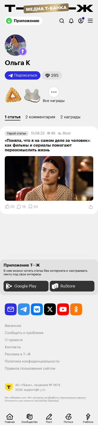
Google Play (25, 286)
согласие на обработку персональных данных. (59, 397)
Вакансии (13, 326)
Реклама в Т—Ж (18, 354)
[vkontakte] (37, 309)
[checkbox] (90, 21)
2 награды (70, 117)
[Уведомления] (71, 21)
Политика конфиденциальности (32, 361)
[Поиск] (62, 21)
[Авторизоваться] (81, 21)
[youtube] (63, 309)
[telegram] (24, 309)
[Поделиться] (90, 207)
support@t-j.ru (34, 389)
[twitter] (50, 309)
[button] (23, 51)
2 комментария (40, 117)
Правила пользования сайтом (30, 368)
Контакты (13, 347)
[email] (11, 309)
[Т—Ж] (49, 9)
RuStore (67, 286)
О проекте (14, 340)
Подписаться (25, 75)
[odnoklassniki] (76, 309)
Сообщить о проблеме (24, 333)
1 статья (12, 117)
